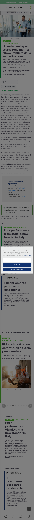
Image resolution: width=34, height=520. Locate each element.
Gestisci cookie (17, 260)
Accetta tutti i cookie (17, 269)
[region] (17, 260)
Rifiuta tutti (17, 264)
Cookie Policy (27, 255)
